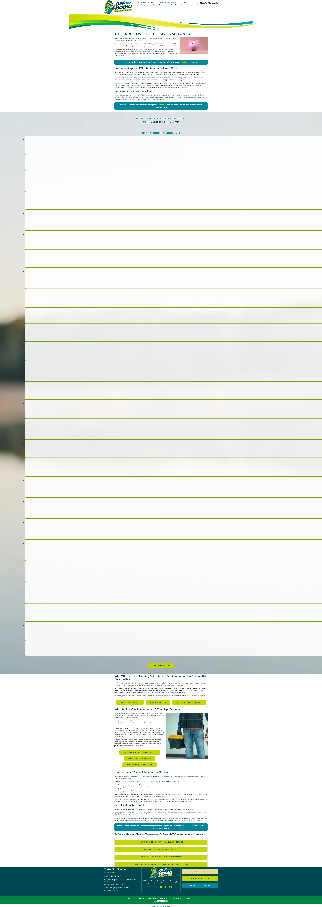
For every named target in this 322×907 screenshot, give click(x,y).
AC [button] (148, 3)
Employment (177, 898)
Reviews (167, 3)
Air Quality (154, 3)
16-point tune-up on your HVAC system (126, 715)
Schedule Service (201, 879)
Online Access (156, 904)
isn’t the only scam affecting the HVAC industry (152, 776)
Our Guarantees (158, 702)
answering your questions (176, 692)
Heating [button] (143, 3)
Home (137, 3)
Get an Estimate (201, 872)
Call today (161, 104)
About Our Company (130, 702)
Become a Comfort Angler (189, 702)
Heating (141, 898)
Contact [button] (183, 3)
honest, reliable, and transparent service (150, 688)
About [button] (161, 3)
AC (134, 898)
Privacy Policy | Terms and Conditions (161, 906)
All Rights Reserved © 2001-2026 (167, 904)
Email (129, 898)
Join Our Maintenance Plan (140, 765)
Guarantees (164, 898)
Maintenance (152, 898)
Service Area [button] (173, 3)
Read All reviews (162, 666)
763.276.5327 (208, 3)
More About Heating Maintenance (140, 752)
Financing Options (201, 885)
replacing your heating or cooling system (133, 85)
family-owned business (142, 683)
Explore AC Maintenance (139, 758)
